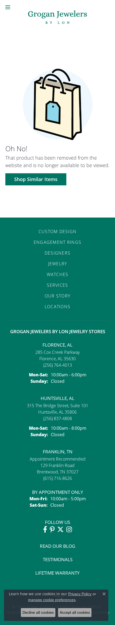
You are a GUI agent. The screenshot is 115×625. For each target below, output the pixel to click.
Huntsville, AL (57, 398)
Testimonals (57, 559)
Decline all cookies (38, 612)
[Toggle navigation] (8, 7)
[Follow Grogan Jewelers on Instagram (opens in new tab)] (69, 529)
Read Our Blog (57, 546)
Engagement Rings (57, 242)
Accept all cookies (75, 612)
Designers (58, 253)
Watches (57, 274)
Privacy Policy (79, 594)
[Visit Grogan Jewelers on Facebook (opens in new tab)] (45, 529)
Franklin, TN (57, 451)
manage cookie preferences (51, 600)
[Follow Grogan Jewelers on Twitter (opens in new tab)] (60, 529)
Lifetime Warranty (57, 573)
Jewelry (57, 264)
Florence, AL (57, 345)
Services (57, 285)
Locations (58, 307)
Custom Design (58, 231)
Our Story (58, 296)
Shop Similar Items (35, 179)
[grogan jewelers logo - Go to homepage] (57, 18)
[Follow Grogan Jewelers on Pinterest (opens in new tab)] (52, 529)
